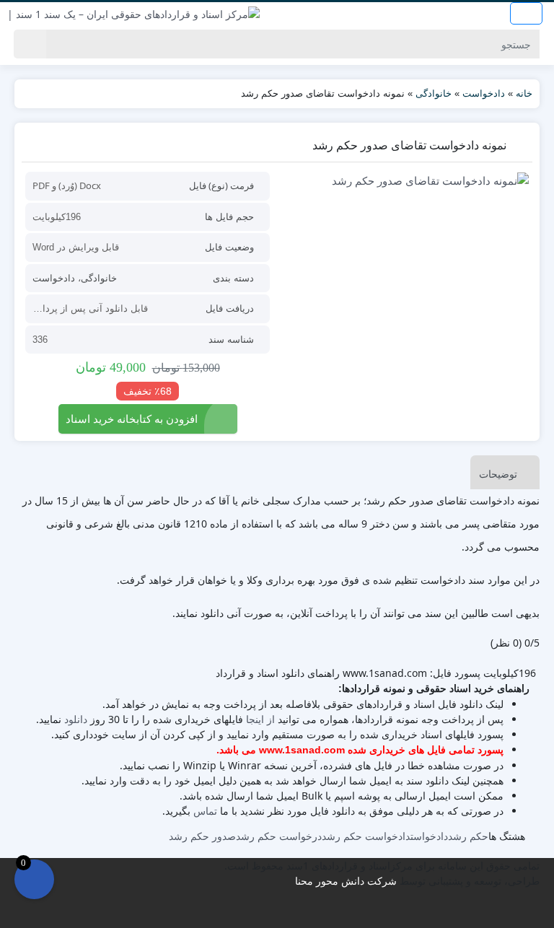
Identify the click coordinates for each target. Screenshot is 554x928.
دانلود (75, 719)
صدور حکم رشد (202, 836)
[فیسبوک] (259, 913)
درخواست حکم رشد (279, 836)
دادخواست (483, 93)
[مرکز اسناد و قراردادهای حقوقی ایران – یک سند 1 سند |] (133, 13)
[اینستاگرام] (278, 913)
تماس (205, 811)
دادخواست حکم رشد (366, 836)
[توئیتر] (250, 913)
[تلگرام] (269, 913)
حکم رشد (468, 836)
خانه (524, 93)
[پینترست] (297, 913)
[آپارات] (306, 913)
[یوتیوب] (287, 913)
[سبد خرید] (34, 879)
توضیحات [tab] (498, 474)
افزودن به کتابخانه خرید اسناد (132, 418)
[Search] (30, 44)
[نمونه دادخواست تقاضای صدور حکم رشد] (406, 179)
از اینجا (260, 719)
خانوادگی (434, 93)
